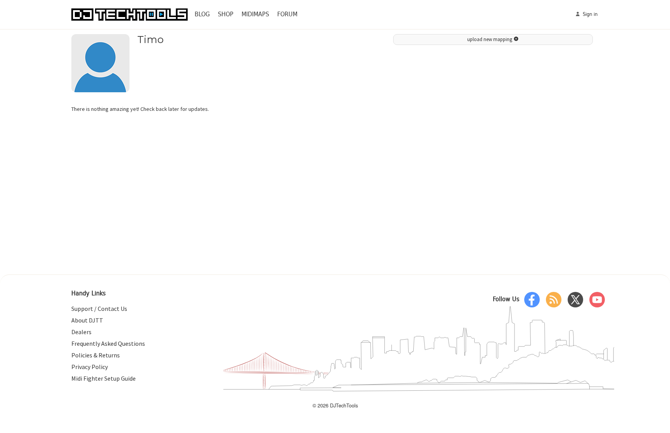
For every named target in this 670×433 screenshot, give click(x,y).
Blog (202, 14)
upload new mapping (490, 39)
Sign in (589, 14)
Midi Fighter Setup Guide (103, 378)
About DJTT (87, 320)
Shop (225, 14)
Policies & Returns (95, 355)
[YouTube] (597, 299)
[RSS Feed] (553, 299)
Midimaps (255, 14)
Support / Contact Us (99, 308)
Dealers (81, 332)
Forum (287, 14)
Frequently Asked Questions (108, 343)
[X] (575, 299)
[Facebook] (532, 299)
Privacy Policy (89, 367)
